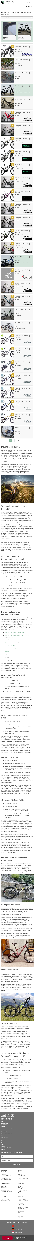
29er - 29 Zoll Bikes (5, 1181)
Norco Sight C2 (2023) (21, 401)
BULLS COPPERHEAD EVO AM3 (23, 243)
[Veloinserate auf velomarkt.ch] (8, 2)
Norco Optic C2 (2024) (21, 388)
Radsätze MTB (21, 1198)
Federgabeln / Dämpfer (23, 1200)
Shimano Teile (21, 1208)
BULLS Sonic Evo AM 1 (21, 283)
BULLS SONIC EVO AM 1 (21, 125)
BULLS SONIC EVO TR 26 (21, 112)
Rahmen (20, 1177)
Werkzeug (20, 1212)
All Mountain (8, 643)
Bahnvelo (20, 1194)
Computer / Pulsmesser (23, 1207)
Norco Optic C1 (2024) (21, 375)
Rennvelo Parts (21, 1204)
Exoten (19, 1184)
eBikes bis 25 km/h (5, 1198)
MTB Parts (20, 1203)
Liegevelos (20, 1188)
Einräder (20, 1192)
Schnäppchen (4, 1187)
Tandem (20, 1186)
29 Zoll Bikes (8, 651)
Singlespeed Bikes (5, 1190)
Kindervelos (3, 1188)
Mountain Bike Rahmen (6, 1179)
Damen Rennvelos (22, 1175)
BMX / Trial (20, 1187)
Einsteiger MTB (4, 1177)
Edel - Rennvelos (21, 1171)
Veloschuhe (20, 1216)
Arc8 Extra (18, 427)
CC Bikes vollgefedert (5, 1173)
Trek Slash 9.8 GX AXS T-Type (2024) (24, 362)
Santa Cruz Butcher (20, 99)
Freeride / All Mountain (6, 1175)
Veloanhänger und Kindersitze (24, 1202)
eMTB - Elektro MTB (5, 1200)
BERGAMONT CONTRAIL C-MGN (23, 178)
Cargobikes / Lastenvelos (6, 1191)
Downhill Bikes (8, 640)
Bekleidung (20, 1205)
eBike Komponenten (22, 1217)
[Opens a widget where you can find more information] (7, 1238)
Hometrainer (20, 1213)
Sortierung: (5, 15)
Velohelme (20, 1215)
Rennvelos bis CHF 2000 (23, 1173)
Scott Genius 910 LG (20, 309)
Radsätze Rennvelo (22, 1199)
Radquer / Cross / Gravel (23, 1178)
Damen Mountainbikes (10, 646)
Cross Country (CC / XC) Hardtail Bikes (14, 632)
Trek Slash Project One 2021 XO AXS (26, 35)
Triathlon (20, 1174)
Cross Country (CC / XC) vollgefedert (14, 635)
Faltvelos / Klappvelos (22, 1190)
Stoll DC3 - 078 (19, 322)
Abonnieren (17, 1164)
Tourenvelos (3, 1186)
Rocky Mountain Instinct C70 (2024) (24, 335)
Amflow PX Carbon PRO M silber (23, 138)
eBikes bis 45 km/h (5, 1199)
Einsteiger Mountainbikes (11, 649)
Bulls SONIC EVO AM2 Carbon (22, 296)
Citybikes (3, 1184)
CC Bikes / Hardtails (5, 1171)
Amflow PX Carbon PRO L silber (23, 151)
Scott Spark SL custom (8, 35)
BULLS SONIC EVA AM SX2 (22, 217)
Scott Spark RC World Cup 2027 (23, 59)
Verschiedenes (21, 1211)
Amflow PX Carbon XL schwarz (23, 164)
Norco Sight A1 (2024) (21, 414)
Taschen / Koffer (21, 1209)
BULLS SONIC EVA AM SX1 (22, 204)
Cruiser (19, 1191)
